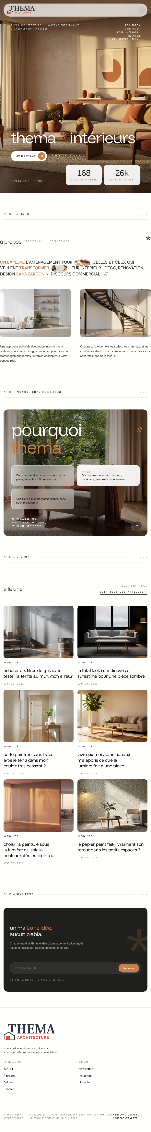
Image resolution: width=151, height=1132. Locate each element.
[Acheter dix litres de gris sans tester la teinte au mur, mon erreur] (39, 632)
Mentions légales (126, 1114)
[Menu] (142, 10)
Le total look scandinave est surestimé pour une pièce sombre (111, 673)
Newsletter (86, 1069)
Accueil (8, 1069)
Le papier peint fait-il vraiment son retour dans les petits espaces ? (110, 847)
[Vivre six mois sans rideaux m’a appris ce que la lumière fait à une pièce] (112, 716)
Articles (8, 1082)
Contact (9, 1089)
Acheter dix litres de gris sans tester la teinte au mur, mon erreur (38, 673)
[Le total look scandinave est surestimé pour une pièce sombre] (112, 632)
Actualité (11, 662)
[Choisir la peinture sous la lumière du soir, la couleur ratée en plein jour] (39, 805)
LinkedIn (84, 1082)
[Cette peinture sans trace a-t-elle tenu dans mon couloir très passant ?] (39, 716)
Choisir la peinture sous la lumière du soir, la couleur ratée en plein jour (30, 849)
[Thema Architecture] (21, 10)
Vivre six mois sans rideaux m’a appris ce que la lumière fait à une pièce (103, 760)
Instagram (85, 1075)
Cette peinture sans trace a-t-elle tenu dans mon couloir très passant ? (28, 760)
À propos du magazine (67, 155)
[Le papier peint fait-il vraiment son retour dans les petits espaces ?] (112, 805)
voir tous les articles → (123, 591)
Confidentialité (125, 1118)
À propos (9, 1075)
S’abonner (129, 968)
